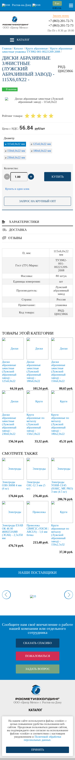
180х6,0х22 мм (41, 150)
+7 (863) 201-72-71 (60, 21)
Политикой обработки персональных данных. (42, 738)
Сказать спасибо (37, 643)
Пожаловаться (37, 656)
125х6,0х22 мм (41, 144)
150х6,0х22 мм (15, 150)
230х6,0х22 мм (15, 157)
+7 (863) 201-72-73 (60, 25)
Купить (58, 176)
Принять (37, 749)
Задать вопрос (37, 668)
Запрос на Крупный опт (37, 201)
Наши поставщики (37, 573)
